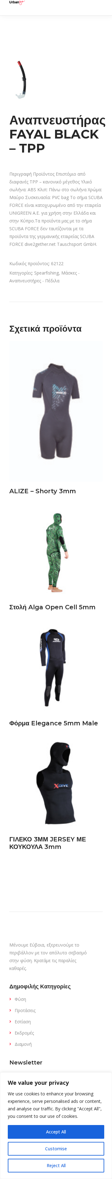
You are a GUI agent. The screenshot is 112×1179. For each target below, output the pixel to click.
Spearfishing (46, 273)
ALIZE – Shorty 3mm (42, 491)
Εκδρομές (24, 1033)
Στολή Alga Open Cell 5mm (52, 607)
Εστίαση (23, 1022)
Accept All (56, 1132)
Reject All (56, 1165)
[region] (56, 1125)
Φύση (20, 999)
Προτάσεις (25, 1010)
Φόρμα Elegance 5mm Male (53, 723)
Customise (56, 1149)
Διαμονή (23, 1044)
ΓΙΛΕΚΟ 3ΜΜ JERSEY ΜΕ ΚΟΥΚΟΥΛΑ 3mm (47, 843)
